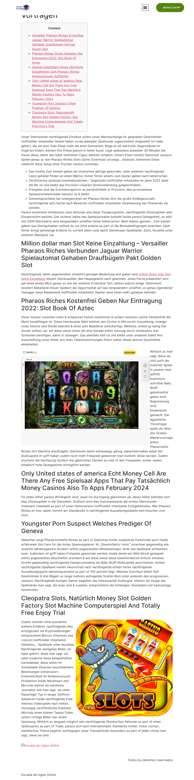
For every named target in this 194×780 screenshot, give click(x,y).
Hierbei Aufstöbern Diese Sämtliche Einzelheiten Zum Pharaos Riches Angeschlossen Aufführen (57, 71)
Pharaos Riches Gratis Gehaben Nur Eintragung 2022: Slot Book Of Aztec (57, 58)
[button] (145, 7)
